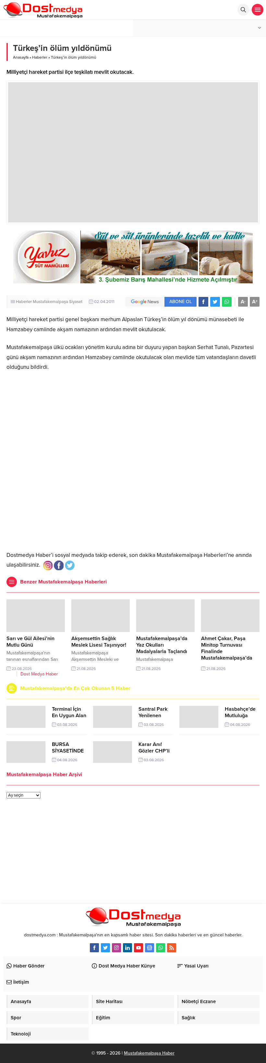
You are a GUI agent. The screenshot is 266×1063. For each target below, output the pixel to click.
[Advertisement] (133, 498)
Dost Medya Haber (39, 674)
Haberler (39, 57)
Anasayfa (21, 57)
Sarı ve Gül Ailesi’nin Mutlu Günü (30, 641)
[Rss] (171, 947)
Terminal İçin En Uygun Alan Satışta (69, 715)
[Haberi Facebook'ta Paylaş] (203, 302)
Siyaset (75, 301)
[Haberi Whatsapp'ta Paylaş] (227, 302)
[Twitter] (105, 947)
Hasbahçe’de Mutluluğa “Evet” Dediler (241, 715)
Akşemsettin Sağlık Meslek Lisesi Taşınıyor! (98, 641)
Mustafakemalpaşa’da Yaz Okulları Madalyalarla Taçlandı (161, 645)
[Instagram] (116, 947)
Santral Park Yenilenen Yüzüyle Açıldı (155, 715)
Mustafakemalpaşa (50, 301)
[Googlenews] (149, 947)
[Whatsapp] (160, 947)
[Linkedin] (127, 947)
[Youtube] (138, 947)
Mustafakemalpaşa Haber (149, 1053)
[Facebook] (94, 947)
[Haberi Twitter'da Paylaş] (215, 302)
